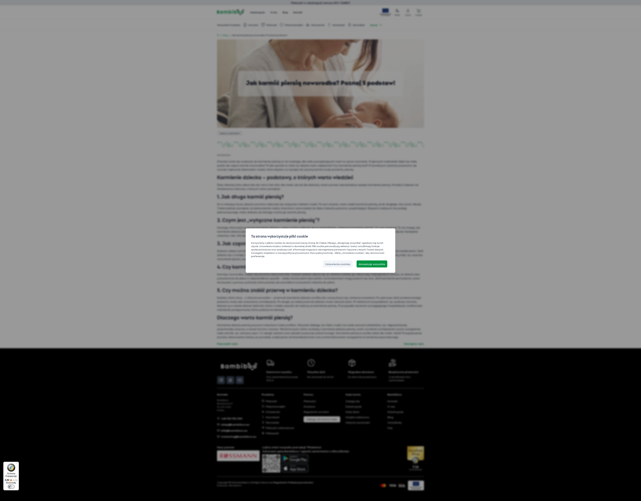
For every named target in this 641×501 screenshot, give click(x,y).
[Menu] (17, 464)
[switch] (11, 487)
